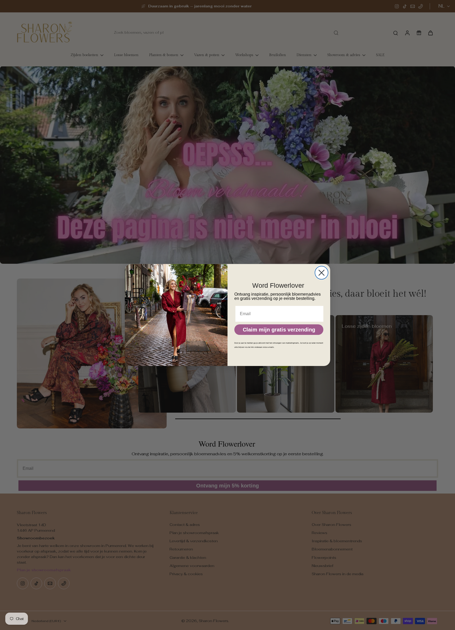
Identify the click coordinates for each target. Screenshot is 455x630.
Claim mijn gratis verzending (279, 330)
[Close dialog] (321, 272)
